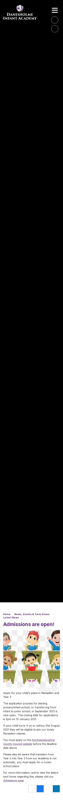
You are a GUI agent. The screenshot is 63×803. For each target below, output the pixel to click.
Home (7, 614)
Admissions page (13, 780)
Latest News (11, 617)
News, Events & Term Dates (32, 614)
